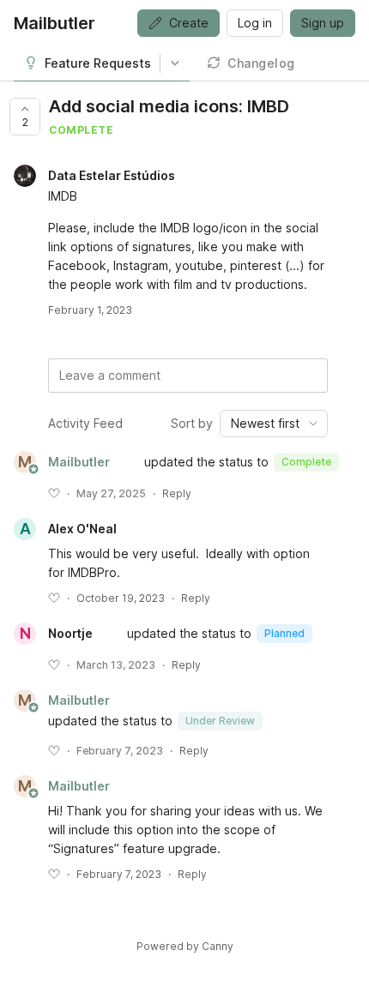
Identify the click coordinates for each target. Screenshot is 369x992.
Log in (255, 22)
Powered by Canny (184, 946)
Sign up (322, 22)
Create (189, 22)
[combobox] (274, 423)
